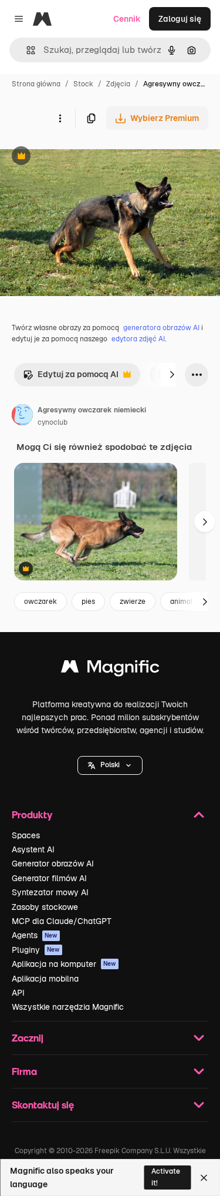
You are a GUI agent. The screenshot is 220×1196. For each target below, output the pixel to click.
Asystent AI (33, 849)
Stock (83, 84)
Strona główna (36, 84)
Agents (34, 935)
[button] (110, 765)
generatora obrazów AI (161, 327)
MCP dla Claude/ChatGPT (61, 921)
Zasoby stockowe (45, 907)
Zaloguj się (179, 19)
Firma (24, 1071)
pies (88, 601)
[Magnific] (110, 669)
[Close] (204, 1178)
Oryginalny (81, 157)
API (18, 992)
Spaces (26, 835)
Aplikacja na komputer (64, 964)
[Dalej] (171, 375)
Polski (110, 765)
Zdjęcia (118, 84)
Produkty (32, 814)
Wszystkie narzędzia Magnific (68, 1007)
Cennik (127, 19)
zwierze (132, 601)
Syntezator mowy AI (50, 892)
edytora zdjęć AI (138, 339)
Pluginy (36, 950)
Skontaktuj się (43, 1104)
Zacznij (27, 1038)
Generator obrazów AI (53, 863)
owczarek (40, 601)
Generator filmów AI (49, 878)
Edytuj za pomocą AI (71, 377)
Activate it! (165, 1177)
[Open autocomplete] (26, 50)
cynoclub (52, 422)
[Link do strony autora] (22, 416)
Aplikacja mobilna (45, 978)
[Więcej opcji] (60, 118)
